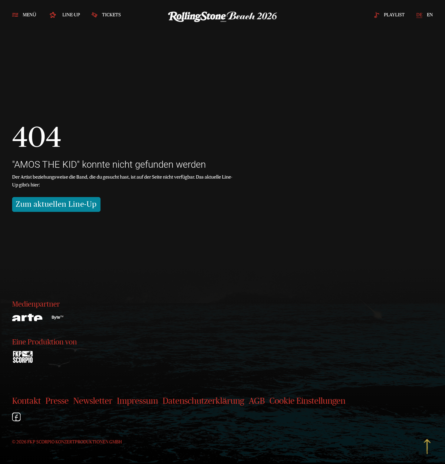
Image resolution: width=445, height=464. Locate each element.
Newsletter (92, 401)
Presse (57, 401)
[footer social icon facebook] (16, 418)
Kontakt (26, 401)
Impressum (137, 401)
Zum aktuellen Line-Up (56, 204)
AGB (257, 401)
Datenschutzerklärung (203, 401)
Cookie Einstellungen (307, 401)
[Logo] (57, 317)
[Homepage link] (222, 15)
